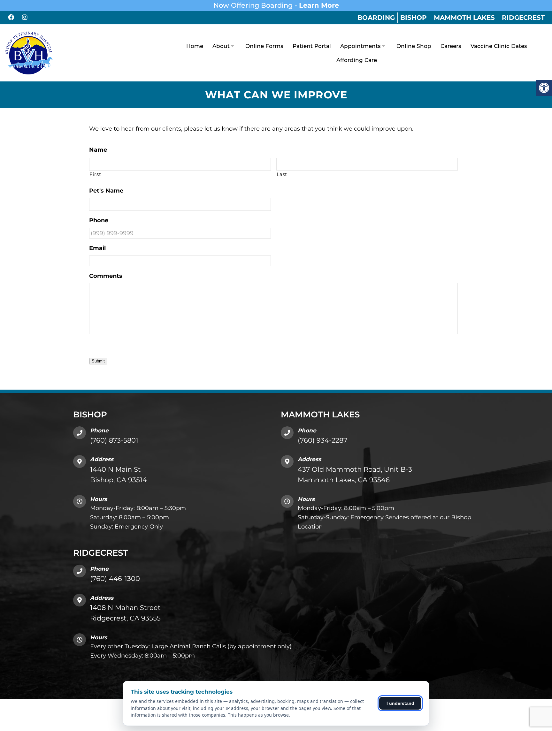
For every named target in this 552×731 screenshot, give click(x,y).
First (95, 174)
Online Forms (264, 46)
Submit (98, 361)
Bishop (413, 17)
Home (194, 46)
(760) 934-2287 (322, 440)
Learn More (319, 5)
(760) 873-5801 (114, 440)
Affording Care (356, 60)
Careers (451, 46)
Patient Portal (312, 46)
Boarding (376, 17)
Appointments (360, 46)
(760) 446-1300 (115, 579)
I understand (400, 703)
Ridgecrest (523, 17)
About (221, 46)
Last (282, 174)
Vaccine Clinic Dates (499, 46)
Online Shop (413, 46)
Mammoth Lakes (464, 17)
